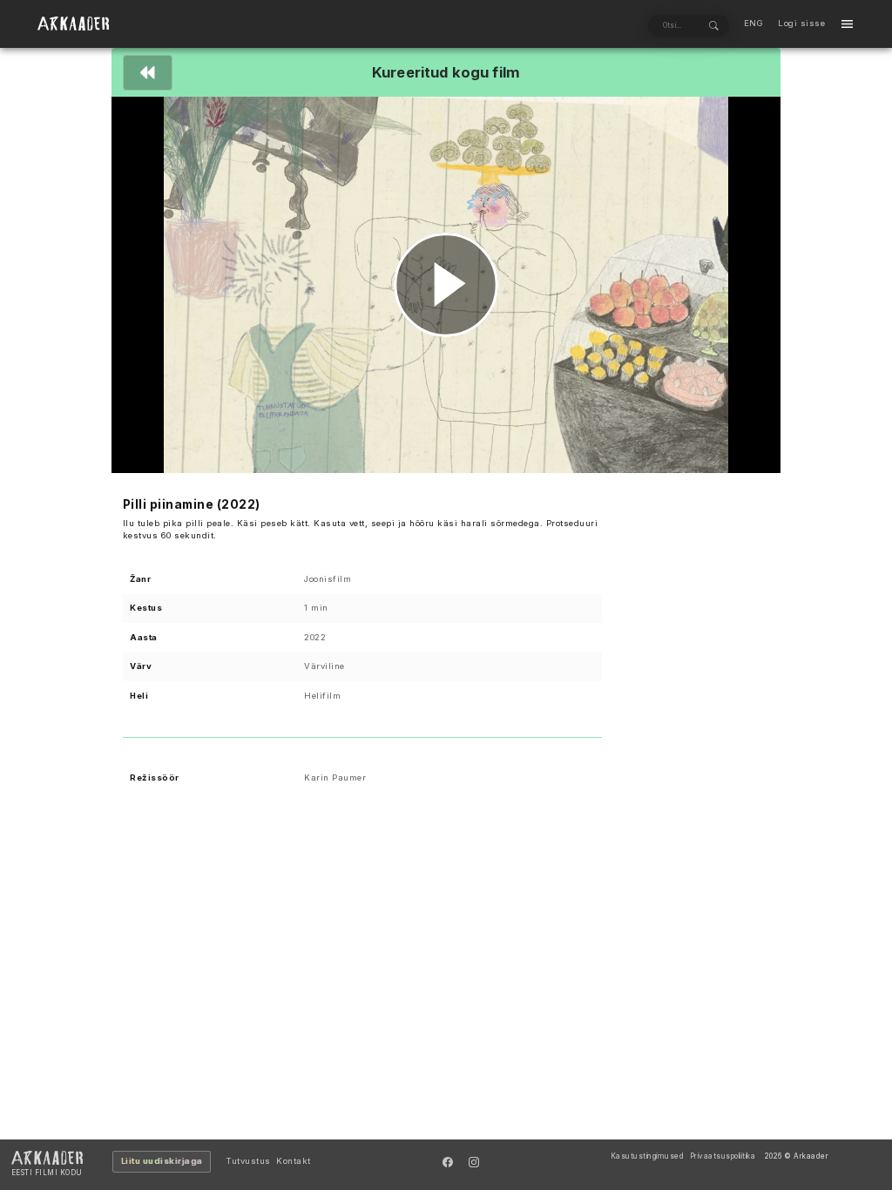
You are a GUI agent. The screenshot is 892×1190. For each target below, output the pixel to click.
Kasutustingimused (648, 1156)
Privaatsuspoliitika (723, 1156)
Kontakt (293, 1161)
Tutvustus (248, 1161)
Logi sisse (801, 23)
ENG (754, 23)
